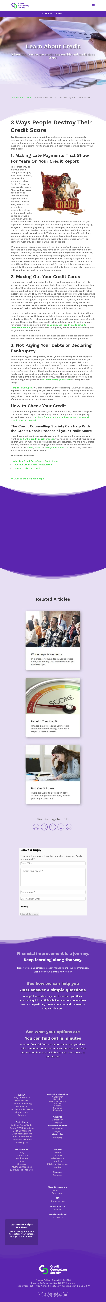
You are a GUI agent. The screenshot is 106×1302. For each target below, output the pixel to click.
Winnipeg (58, 1137)
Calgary (58, 1122)
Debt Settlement (22, 1130)
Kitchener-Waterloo (57, 1164)
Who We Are (21, 1100)
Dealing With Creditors (22, 1128)
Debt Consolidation (21, 1136)
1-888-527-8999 (52, 13)
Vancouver (57, 1097)
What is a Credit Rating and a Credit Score (35, 461)
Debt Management (22, 1133)
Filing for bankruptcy (22, 387)
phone (30, 447)
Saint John (57, 1193)
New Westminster (57, 1101)
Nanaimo (57, 1108)
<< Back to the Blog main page (27, 478)
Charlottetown (57, 1201)
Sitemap (21, 1164)
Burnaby (57, 1099)
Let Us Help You (53, 557)
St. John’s (57, 1217)
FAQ (22, 1152)
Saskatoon (57, 1128)
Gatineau (57, 1175)
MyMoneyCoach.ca (22, 1167)
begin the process (37, 439)
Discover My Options (53, 1066)
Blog (21, 1161)
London (58, 1167)
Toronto (57, 1155)
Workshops (22, 1158)
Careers (22, 1115)
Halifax (57, 1209)
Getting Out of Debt (22, 1125)
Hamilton (57, 1161)
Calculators (22, 1155)
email (38, 447)
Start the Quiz (53, 1017)
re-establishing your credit (56, 379)
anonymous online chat (57, 447)
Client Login (21, 1112)
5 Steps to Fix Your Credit (27, 468)
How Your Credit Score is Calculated (32, 464)
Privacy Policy (42, 1280)
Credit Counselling (22, 1103)
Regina (57, 1131)
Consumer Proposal (21, 1139)
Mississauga (57, 1158)
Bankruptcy (22, 1142)
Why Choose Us (22, 1097)
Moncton (57, 1190)
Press (30, 1109)
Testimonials (22, 1106)
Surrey (57, 1103)
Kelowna (57, 1110)
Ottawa (57, 1152)
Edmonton (57, 1119)
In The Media (18, 1109)
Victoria (58, 1106)
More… (71, 1283)
